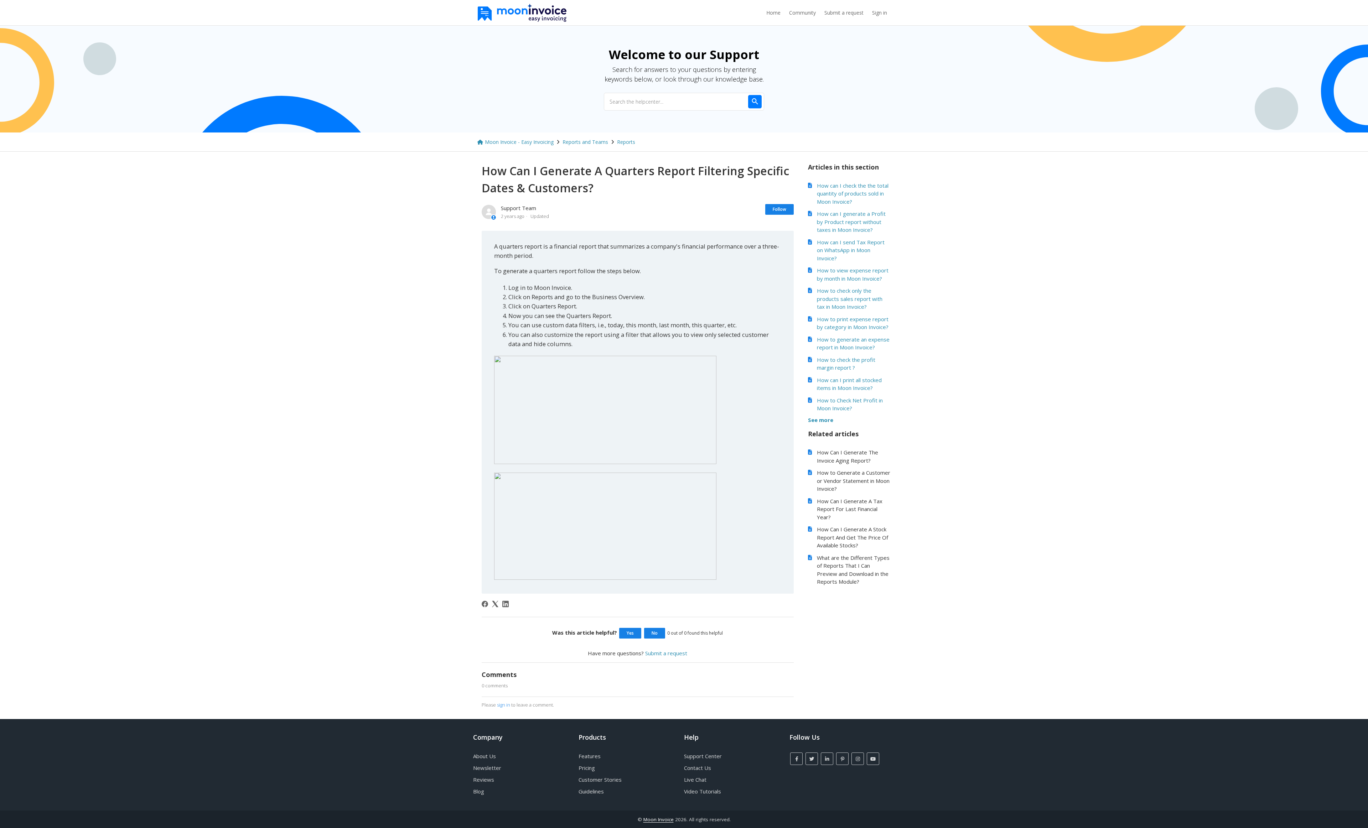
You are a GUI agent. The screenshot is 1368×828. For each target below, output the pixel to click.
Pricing (587, 767)
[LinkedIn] (505, 604)
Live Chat (695, 779)
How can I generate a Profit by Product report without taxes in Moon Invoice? (851, 221)
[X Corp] (495, 604)
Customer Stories (600, 779)
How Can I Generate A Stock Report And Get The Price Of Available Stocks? (852, 537)
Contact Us (697, 767)
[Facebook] (485, 604)
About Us (484, 756)
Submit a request (844, 12)
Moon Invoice (658, 819)
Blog (478, 791)
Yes (630, 633)
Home (773, 12)
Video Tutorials (702, 791)
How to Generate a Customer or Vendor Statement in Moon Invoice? (853, 480)
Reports (626, 142)
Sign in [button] (879, 12)
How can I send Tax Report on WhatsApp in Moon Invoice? (851, 250)
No (655, 633)
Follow (779, 209)
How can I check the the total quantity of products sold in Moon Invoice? (852, 193)
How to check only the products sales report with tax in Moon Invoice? (849, 298)
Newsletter (487, 767)
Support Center (703, 756)
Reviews (483, 779)
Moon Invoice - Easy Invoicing (519, 142)
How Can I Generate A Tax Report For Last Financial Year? (849, 509)
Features (590, 756)
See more (820, 419)
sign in (503, 705)
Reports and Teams (585, 142)
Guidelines (591, 791)
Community (802, 12)
